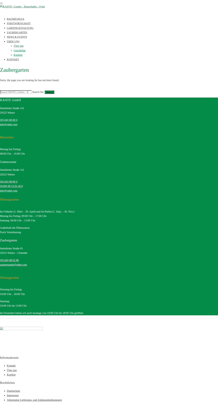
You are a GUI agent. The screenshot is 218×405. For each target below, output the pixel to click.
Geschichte (20, 50)
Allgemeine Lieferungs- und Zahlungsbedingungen (34, 400)
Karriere (18, 54)
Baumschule (15, 19)
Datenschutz (13, 390)
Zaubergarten (17, 32)
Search (49, 92)
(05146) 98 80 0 (8, 120)
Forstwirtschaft (19, 23)
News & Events (17, 37)
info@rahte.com (8, 124)
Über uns (13, 41)
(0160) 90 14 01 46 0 (11, 186)
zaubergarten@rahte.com (13, 264)
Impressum (13, 395)
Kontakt (13, 59)
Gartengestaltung (20, 28)
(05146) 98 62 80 (9, 260)
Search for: (38, 92)
